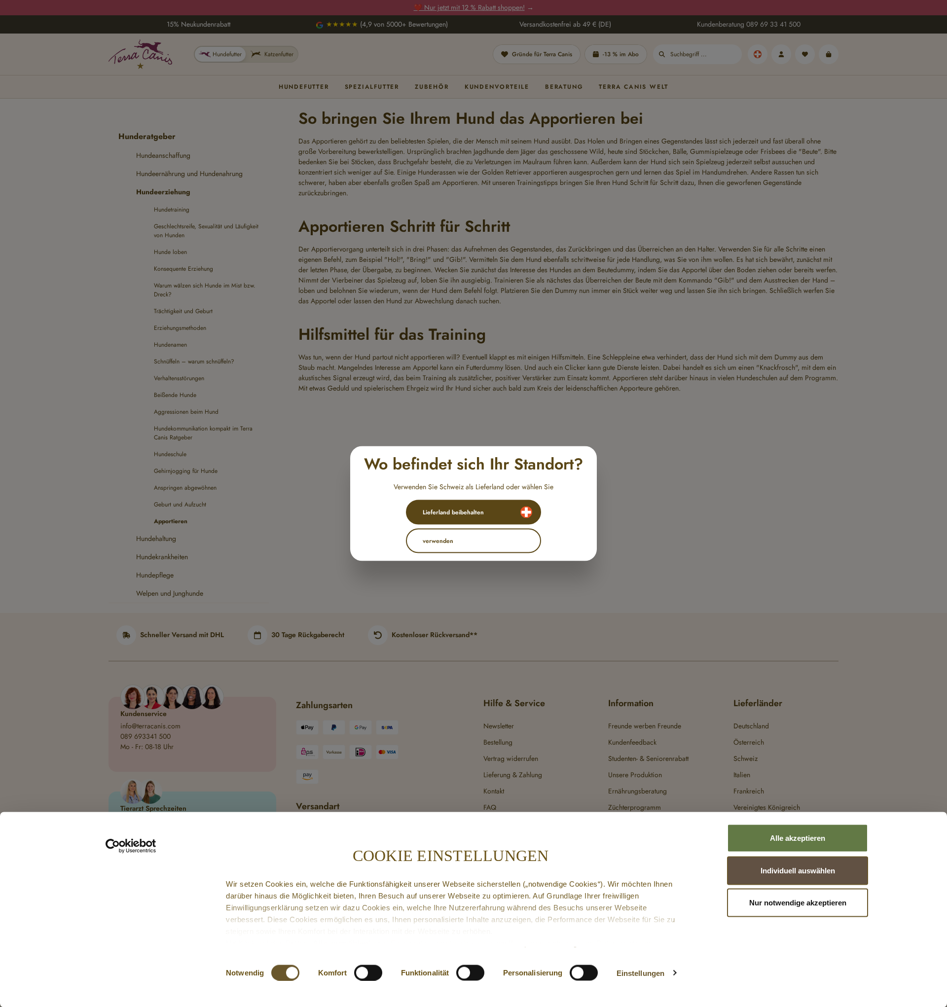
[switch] (368, 972)
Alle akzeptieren (797, 838)
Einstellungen (640, 973)
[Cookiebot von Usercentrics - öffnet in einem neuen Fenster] (131, 846)
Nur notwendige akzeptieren (797, 903)
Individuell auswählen (798, 870)
